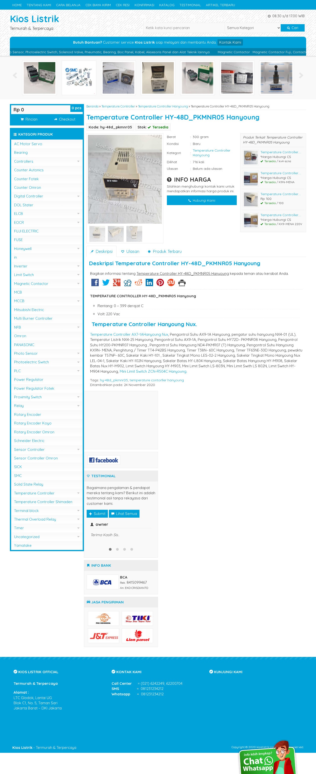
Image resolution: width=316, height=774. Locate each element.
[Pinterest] (160, 284)
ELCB (18, 213)
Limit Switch (24, 274)
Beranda (92, 106)
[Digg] (128, 284)
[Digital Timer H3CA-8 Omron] (158, 77)
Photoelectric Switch (31, 362)
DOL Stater (23, 205)
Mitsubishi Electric (29, 309)
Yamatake (23, 545)
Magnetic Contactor (31, 283)
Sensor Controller (29, 449)
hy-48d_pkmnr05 (114, 380)
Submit (99, 513)
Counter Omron (27, 187)
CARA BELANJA (68, 5)
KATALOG (167, 5)
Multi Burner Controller (33, 318)
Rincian (31, 119)
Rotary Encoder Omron (34, 432)
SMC (18, 475)
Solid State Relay (28, 484)
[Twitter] (106, 284)
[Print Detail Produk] (182, 284)
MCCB (19, 301)
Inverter (20, 266)
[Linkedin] (149, 284)
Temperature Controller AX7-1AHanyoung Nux (129, 334)
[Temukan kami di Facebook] (103, 459)
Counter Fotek (26, 178)
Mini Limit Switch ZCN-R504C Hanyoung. (153, 371)
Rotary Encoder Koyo (33, 423)
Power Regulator (28, 379)
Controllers (23, 161)
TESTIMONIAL (190, 5)
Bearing (21, 152)
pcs (76, 108)
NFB (17, 327)
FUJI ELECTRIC (26, 231)
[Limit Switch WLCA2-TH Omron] (276, 77)
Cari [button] (294, 28)
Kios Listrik (34, 18)
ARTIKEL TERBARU (220, 5)
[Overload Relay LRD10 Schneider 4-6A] (197, 77)
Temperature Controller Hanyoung (163, 106)
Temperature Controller (118, 106)
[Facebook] (95, 284)
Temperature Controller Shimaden (43, 501)
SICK (18, 466)
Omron (20, 336)
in (15, 257)
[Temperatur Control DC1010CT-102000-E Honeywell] (237, 77)
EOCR (19, 222)
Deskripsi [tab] (103, 251)
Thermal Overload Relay (35, 519)
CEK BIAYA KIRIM (98, 5)
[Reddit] (138, 284)
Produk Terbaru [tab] (167, 251)
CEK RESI (123, 5)
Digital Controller (28, 196)
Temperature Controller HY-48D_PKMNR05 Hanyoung (172, 117)
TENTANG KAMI (39, 5)
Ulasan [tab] (132, 251)
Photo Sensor (26, 353)
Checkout (66, 119)
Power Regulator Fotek (34, 388)
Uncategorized (27, 536)
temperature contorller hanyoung (157, 380)
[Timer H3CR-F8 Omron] (118, 77)
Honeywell (23, 248)
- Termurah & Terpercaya (44, 747)
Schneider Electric (29, 440)
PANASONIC (24, 344)
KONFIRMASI (144, 5)
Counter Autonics (29, 170)
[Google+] (117, 284)
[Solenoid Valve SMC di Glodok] (79, 77)
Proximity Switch (28, 397)
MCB (18, 292)
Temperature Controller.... (280, 152)
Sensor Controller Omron (36, 458)
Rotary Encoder (27, 414)
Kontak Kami (230, 42)
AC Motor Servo (28, 143)
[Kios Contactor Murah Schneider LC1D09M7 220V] (39, 77)
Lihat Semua (126, 513)
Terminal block (26, 510)
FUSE (18, 239)
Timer (19, 528)
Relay (19, 405)
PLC (17, 371)
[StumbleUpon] (171, 284)
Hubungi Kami (203, 200)
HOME (17, 5)
